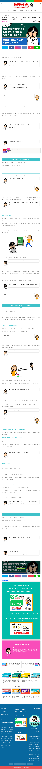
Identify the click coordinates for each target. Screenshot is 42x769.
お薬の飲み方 (4, 708)
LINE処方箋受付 (17, 764)
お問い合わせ (33, 10)
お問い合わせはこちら (34, 728)
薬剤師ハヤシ (35, 21)
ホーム (8, 10)
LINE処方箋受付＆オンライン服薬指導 (17, 10)
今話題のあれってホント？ (6, 714)
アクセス (27, 10)
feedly (21, 568)
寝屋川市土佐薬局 (18, 767)
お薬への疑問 (4, 580)
